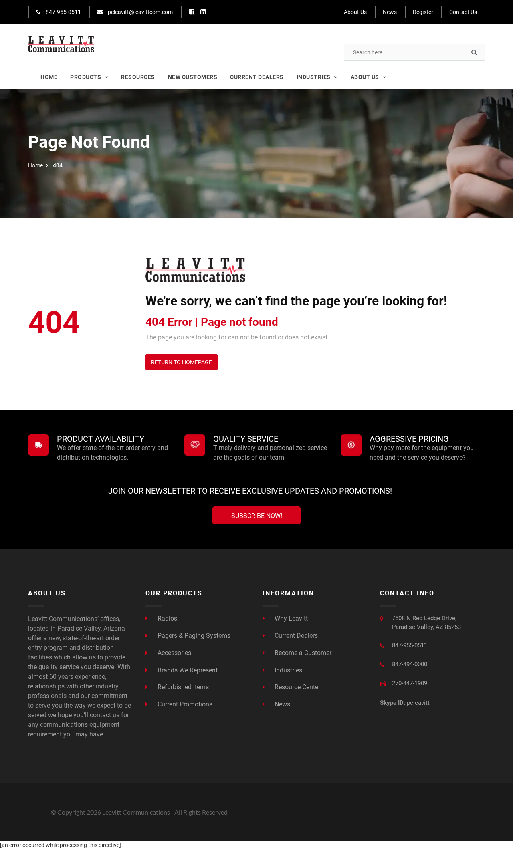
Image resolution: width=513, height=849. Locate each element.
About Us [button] (366, 77)
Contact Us (463, 12)
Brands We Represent (187, 670)
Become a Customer (302, 653)
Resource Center (296, 687)
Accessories (173, 653)
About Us (355, 12)
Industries (287, 670)
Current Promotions (184, 704)
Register (423, 12)
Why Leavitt (290, 618)
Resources (138, 77)
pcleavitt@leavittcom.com (140, 12)
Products (86, 77)
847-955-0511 (62, 12)
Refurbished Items (182, 687)
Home (48, 77)
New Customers (193, 77)
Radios (166, 618)
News (390, 12)
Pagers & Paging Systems (193, 635)
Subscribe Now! (256, 516)
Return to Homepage (181, 362)
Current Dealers (257, 77)
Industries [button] (314, 77)
